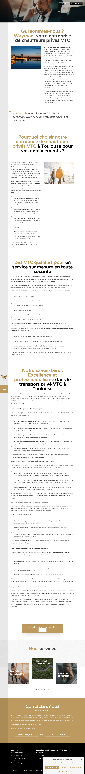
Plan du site (15, 770)
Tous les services (41, 689)
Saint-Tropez (37, 480)
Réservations (77, 3)
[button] (81, 759)
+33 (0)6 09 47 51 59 (19, 759)
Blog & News (40, 770)
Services (41, 755)
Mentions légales (27, 770)
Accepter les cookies (52, 767)
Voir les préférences (76, 767)
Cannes (45, 480)
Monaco (55, 480)
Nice (49, 480)
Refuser (64, 767)
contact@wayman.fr (26, 735)
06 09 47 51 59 (58, 734)
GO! (41, 629)
